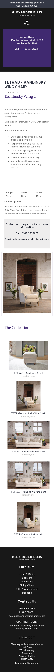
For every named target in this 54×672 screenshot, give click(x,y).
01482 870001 (30, 233)
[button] (27, 22)
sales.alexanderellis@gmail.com (31, 239)
